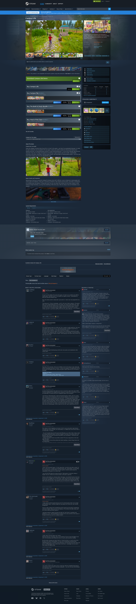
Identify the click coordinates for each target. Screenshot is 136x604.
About (55, 3)
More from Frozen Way (37, 229)
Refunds (87, 600)
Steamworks (66, 595)
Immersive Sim (104, 55)
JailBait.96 (31, 322)
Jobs (77, 593)
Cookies (87, 598)
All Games (28, 16)
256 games (31, 387)
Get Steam (100, 591)
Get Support (100, 595)
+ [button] (108, 55)
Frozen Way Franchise (43, 16)
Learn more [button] (105, 102)
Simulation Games (34, 16)
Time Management (87, 55)
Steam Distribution (68, 598)
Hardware (78, 595)
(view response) (29, 419)
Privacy (87, 591)
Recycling (78, 598)
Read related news (88, 138)
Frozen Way (96, 47)
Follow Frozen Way (37, 233)
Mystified (31, 344)
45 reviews (31, 531)
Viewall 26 (107, 110)
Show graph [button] (106, 276)
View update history (88, 136)
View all (108, 249)
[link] (67, 102)
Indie (91, 118)
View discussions (87, 140)
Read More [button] (76, 311)
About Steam (67, 591)
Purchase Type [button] (38, 276)
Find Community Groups (89, 142)
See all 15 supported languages (90, 95)
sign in (103, 1)
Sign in (28, 61)
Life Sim (93, 55)
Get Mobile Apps (101, 593)
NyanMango (31, 423)
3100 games (31, 462)
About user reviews (99, 263)
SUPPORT (60, 3)
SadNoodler (31, 530)
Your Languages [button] (33, 280)
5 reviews (31, 363)
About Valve (78, 591)
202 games (31, 424)
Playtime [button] (61, 276)
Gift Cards (66, 600)
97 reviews (31, 463)
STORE (42, 3)
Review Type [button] (29, 276)
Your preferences (107, 263)
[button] (28, 9)
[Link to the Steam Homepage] (31, 4)
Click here (67, 73)
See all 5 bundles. (30, 131)
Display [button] (67, 276)
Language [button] (46, 276)
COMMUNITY (48, 3)
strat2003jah (31, 289)
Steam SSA (66, 593)
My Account (100, 598)
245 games (31, 497)
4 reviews (31, 291)
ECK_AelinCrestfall (33, 496)
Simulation (94, 118)
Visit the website (87, 126)
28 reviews (31, 388)
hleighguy (31, 361)
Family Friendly (98, 55)
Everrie (30, 560)
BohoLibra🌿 (32, 460)
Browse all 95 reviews (53, 582)
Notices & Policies (89, 595)
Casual (88, 118)
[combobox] (92, 9)
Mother (30, 385)
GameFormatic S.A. (98, 46)
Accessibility (88, 593)
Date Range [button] (53, 276)
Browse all (77, 137)
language (107, 1)
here (48, 253)
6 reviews (31, 425)
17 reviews (31, 346)
